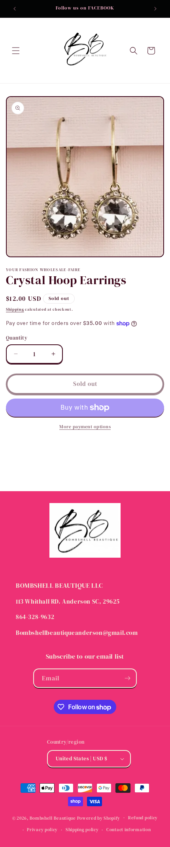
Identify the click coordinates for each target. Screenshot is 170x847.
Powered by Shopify (99, 818)
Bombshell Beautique (53, 818)
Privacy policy (42, 830)
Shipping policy (82, 830)
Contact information (128, 830)
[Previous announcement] (14, 8)
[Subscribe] (127, 678)
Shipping (15, 309)
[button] (16, 50)
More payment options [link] (85, 427)
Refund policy (143, 818)
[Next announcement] (155, 8)
